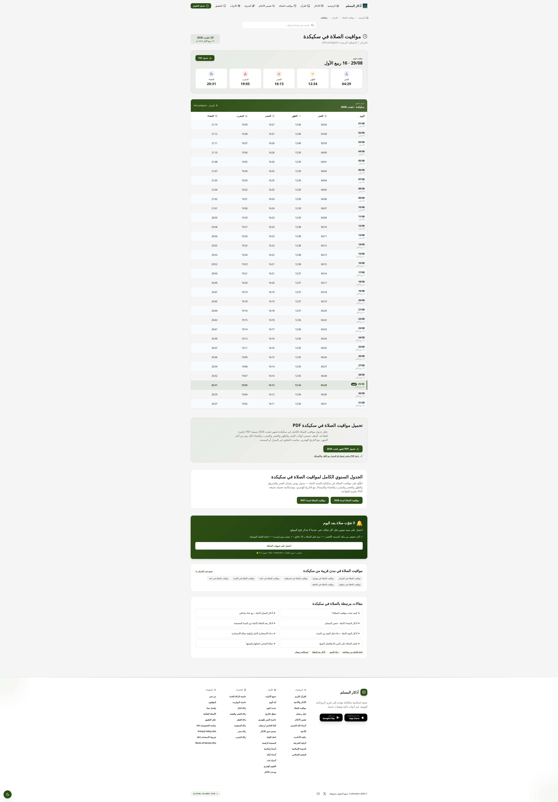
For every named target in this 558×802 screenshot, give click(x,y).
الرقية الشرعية (300, 743)
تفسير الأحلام (300, 719)
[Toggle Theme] (7, 794)
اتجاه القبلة (271, 737)
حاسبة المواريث (239, 702)
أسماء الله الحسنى (298, 725)
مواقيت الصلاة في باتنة (218, 578)
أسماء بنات (271, 760)
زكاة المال (241, 708)
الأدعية (303, 731)
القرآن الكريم (300, 696)
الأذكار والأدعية (300, 702)
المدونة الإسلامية (299, 748)
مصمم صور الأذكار (268, 731)
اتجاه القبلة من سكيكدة (353, 652)
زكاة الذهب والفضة (238, 713)
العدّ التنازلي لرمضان (267, 725)
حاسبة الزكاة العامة (237, 696)
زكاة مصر (242, 731)
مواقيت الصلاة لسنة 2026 (346, 500)
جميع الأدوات (270, 696)
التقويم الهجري (270, 766)
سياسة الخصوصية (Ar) (206, 725)
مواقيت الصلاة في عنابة (269, 578)
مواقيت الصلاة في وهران (323, 578)
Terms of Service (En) (205, 743)
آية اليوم (272, 702)
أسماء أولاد (271, 754)
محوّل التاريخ (270, 713)
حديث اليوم (271, 708)
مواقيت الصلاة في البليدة (243, 578)
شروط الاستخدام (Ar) (206, 737)
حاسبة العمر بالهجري (267, 719)
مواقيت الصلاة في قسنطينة (296, 578)
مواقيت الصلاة (348, 17)
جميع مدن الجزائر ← (204, 571)
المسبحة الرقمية (269, 743)
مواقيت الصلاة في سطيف (350, 584)
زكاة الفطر (241, 719)
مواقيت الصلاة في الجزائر (350, 578)
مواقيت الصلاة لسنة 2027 (312, 500)
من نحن (212, 696)
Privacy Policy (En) (207, 731)
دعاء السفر (334, 652)
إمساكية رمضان (301, 652)
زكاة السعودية (240, 725)
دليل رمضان (301, 713)
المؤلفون (212, 702)
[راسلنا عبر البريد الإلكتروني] (318, 793)
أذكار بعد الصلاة (318, 652)
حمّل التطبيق (210, 719)
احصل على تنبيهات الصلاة (279, 545)
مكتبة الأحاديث (300, 737)
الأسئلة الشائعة (209, 713)
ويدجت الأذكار (270, 772)
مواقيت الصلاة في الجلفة (323, 584)
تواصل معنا (211, 708)
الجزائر (335, 17)
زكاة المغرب (240, 737)
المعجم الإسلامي (299, 754)
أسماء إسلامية (270, 748)
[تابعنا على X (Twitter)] (324, 793)
